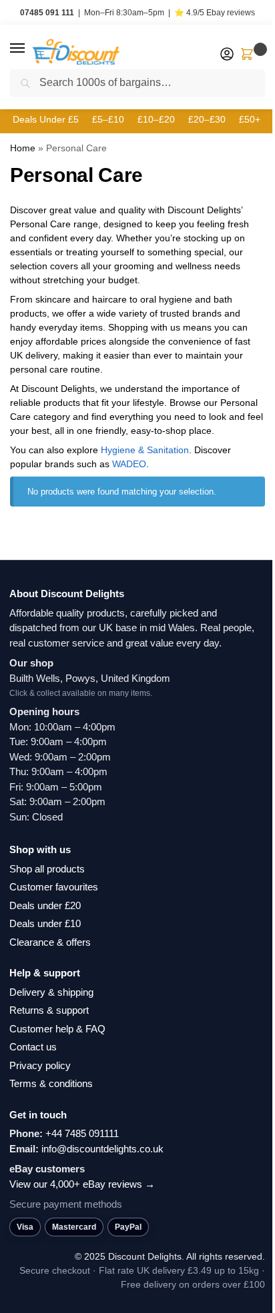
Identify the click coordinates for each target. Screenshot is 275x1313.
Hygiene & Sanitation (145, 450)
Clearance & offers (50, 942)
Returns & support (49, 1010)
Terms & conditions (51, 1083)
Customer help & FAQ (57, 1028)
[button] (30, 49)
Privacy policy (40, 1065)
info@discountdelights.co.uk (102, 1148)
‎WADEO (129, 464)
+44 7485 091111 (82, 1133)
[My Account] (227, 55)
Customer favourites (53, 886)
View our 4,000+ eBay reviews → (82, 1184)
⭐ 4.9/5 (214, 12)
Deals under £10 (45, 923)
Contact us (33, 1046)
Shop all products (47, 868)
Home (22, 148)
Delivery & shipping (51, 992)
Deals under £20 (45, 905)
